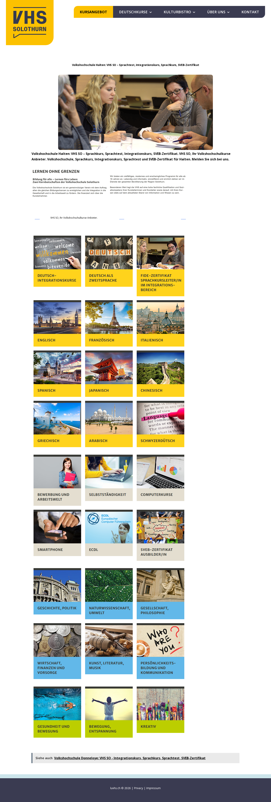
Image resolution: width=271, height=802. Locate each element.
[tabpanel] (135, 486)
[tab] (74, 218)
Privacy (138, 788)
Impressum (153, 788)
